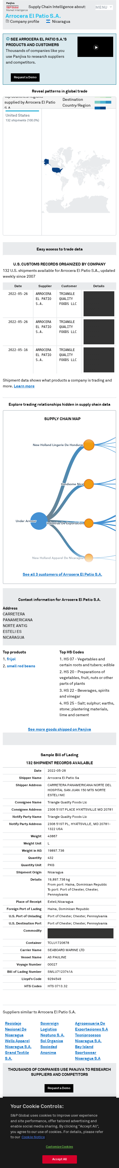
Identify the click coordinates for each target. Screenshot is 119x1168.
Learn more (24, 386)
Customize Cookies (59, 1146)
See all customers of (62, 575)
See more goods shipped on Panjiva (59, 729)
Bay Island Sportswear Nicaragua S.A (87, 1053)
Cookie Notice (33, 1137)
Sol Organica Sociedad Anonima (51, 1047)
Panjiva (17, 6)
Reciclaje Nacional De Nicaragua (16, 1029)
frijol (11, 659)
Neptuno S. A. (52, 1035)
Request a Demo (25, 77)
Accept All (59, 1159)
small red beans (21, 666)
